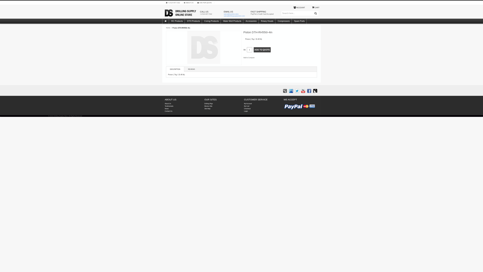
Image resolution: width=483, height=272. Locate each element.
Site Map (207, 109)
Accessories (251, 21)
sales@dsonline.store (231, 14)
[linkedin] (315, 91)
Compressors (284, 21)
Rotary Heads (267, 21)
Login (246, 111)
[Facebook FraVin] (309, 91)
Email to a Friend (259, 58)
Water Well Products (232, 21)
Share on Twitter (270, 58)
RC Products (177, 21)
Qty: (244, 50)
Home (168, 28)
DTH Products (193, 21)
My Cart (246, 106)
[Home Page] (165, 21)
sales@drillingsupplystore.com (234, 16)
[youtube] (303, 91)
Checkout (247, 109)
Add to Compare (249, 58)
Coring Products (211, 21)
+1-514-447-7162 (206, 14)
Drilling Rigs (208, 104)
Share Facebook (265, 58)
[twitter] (297, 91)
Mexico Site (208, 106)
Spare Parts (299, 21)
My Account (248, 104)
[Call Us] (285, 91)
